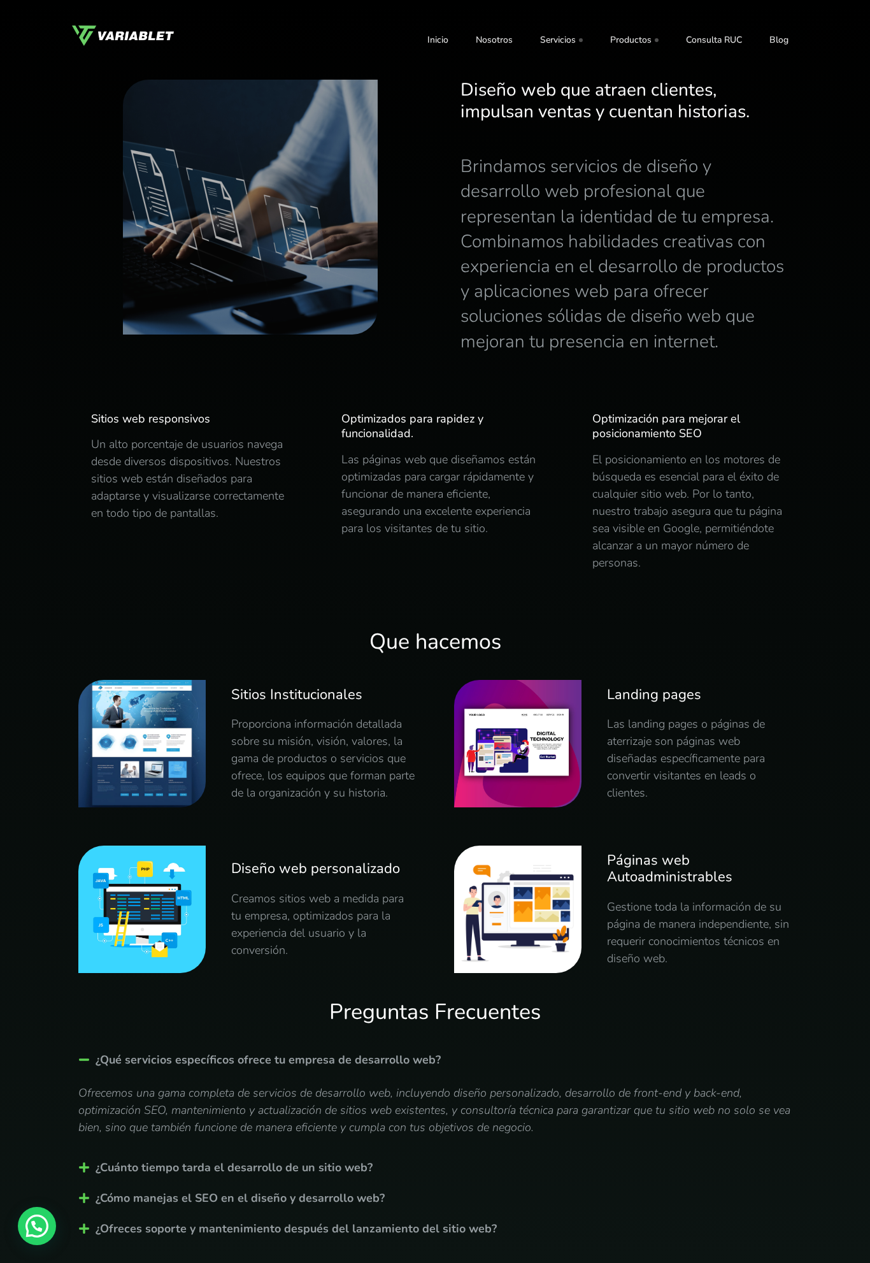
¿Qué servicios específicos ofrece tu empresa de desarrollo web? (268, 1059)
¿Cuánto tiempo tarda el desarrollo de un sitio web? (234, 1167)
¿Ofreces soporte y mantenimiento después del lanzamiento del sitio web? (296, 1228)
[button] (435, 1059)
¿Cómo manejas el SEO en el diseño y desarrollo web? (240, 1198)
